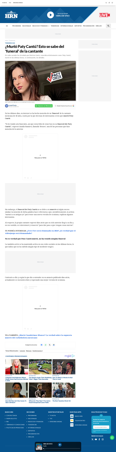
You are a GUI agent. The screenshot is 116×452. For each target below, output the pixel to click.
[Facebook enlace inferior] (99, 439)
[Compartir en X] (49, 345)
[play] (60, 445)
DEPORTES (78, 26)
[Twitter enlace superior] (106, 2)
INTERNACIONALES (67, 26)
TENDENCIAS (55, 26)
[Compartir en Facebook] (41, 345)
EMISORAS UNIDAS (18, 2)
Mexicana (29, 350)
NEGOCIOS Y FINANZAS (40, 26)
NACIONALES (26, 26)
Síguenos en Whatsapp (45, 106)
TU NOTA (4, 2)
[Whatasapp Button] (112, 437)
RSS (7, 421)
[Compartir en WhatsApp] (45, 345)
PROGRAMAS (16, 26)
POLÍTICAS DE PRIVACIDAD (15, 427)
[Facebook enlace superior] (109, 2)
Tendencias (12, 40)
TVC (10, 2)
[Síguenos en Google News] (53, 345)
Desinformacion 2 (37, 350)
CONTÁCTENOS (11, 415)
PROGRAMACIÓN (88, 26)
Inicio (6, 40)
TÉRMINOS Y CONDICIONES (15, 424)
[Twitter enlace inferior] (92, 439)
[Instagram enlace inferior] (103, 439)
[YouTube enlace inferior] (96, 439)
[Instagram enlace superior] (112, 2)
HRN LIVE (99, 26)
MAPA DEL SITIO (11, 418)
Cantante (22, 350)
